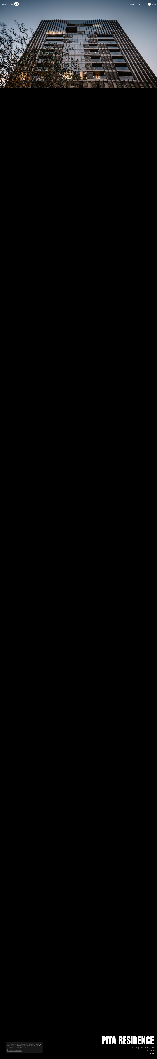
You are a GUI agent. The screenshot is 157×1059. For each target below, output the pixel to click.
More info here (21, 1047)
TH (140, 4)
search (133, 4)
